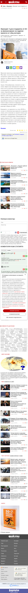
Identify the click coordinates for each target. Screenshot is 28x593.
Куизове (16, 563)
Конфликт (3, 558)
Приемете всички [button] (14, 310)
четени (7, 455)
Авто (15, 548)
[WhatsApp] (11, 67)
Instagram (21, 134)
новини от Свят (9, 381)
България (16, 540)
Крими (15, 551)
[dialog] (14, 296)
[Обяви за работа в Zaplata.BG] (14, 591)
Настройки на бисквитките (12, 306)
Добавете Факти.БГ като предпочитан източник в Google (20, 574)
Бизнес (15, 545)
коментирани (14, 455)
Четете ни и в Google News (10, 138)
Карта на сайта (4, 571)
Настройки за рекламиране (19, 302)
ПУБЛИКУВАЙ (23, 232)
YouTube (4, 135)
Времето (3, 561)
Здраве (15, 558)
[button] (14, 317)
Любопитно (3, 556)
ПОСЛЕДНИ (3, 250)
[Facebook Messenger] (14, 67)
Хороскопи (16, 553)
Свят (4, 6)
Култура (16, 556)
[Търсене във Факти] (26, 2)
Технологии (3, 551)
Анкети (15, 561)
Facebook (16, 134)
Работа (2, 573)
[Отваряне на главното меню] (1, 2)
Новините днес (4, 540)
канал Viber (8, 135)
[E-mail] (17, 67)
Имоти (2, 548)
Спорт (2, 553)
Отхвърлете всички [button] (14, 314)
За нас (2, 569)
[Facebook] (7, 67)
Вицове (3, 563)
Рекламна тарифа (4, 575)
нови (21, 455)
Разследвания (4, 545)
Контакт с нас (4, 577)
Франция (9, 6)
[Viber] (21, 67)
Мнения (16, 543)
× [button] (25, 274)
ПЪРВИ (8, 250)
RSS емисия (5, 567)
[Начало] (14, 2)
